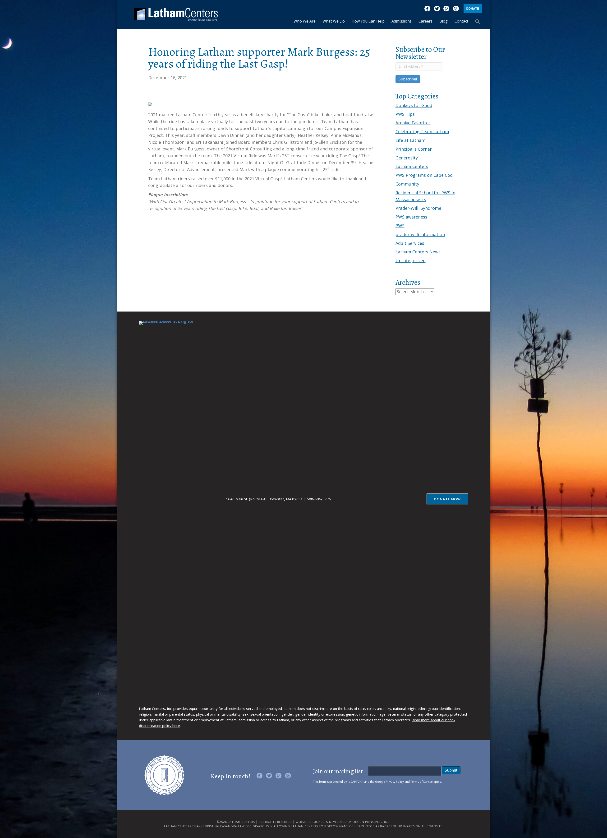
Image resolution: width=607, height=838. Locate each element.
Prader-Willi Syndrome (418, 208)
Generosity (406, 158)
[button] (478, 21)
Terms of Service (421, 782)
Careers (425, 21)
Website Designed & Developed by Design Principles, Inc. (343, 822)
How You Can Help (368, 21)
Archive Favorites (413, 123)
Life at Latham (410, 140)
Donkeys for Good (413, 105)
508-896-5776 (319, 499)
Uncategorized (410, 260)
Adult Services (409, 243)
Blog (443, 21)
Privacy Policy (395, 782)
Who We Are (305, 21)
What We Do (333, 21)
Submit (451, 770)
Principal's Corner (413, 149)
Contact (461, 21)
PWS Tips (405, 114)
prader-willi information (420, 234)
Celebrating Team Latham (422, 131)
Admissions (401, 21)
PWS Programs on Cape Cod (424, 175)
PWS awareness (411, 217)
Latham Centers (411, 166)
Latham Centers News (418, 252)
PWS (400, 225)
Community (407, 184)
